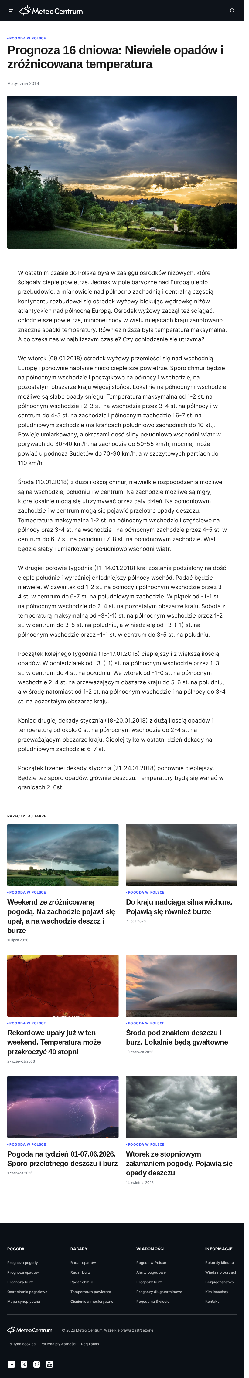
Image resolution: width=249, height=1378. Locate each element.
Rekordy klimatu (219, 1262)
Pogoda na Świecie (152, 1301)
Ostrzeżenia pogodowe (27, 1291)
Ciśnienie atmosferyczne (91, 1301)
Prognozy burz (149, 1282)
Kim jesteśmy (216, 1291)
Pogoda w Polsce (27, 38)
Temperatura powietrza (90, 1291)
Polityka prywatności (58, 1344)
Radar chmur (81, 1282)
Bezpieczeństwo (219, 1282)
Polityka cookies (21, 1344)
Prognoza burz (20, 1282)
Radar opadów (83, 1262)
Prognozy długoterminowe (159, 1291)
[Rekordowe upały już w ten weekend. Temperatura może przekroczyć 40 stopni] (63, 986)
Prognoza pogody (22, 1262)
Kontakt (212, 1301)
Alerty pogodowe (151, 1272)
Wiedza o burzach (221, 1272)
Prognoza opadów (23, 1272)
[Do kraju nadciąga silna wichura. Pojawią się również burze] (181, 855)
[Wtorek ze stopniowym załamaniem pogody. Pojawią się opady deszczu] (181, 1107)
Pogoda (16, 1248)
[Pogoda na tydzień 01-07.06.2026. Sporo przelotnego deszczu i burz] (63, 1107)
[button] (12, 10)
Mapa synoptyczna (23, 1301)
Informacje (219, 1248)
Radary (79, 1248)
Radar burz (80, 1272)
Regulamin (90, 1344)
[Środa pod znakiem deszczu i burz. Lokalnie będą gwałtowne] (181, 986)
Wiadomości (150, 1248)
